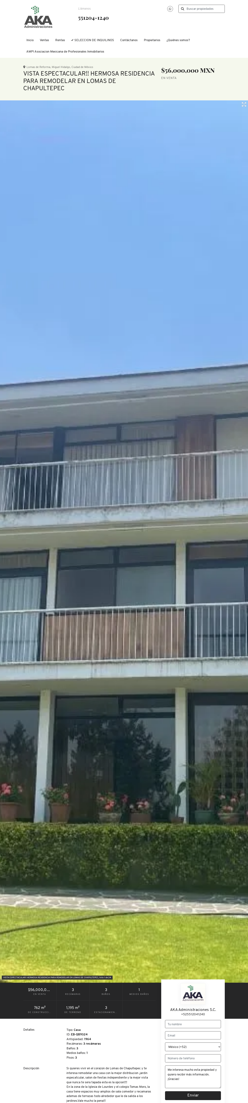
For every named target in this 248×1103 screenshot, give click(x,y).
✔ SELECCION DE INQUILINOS (92, 40)
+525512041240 (193, 1015)
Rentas (60, 40)
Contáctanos (129, 40)
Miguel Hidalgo (61, 67)
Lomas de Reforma (38, 67)
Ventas (44, 40)
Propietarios (152, 40)
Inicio (30, 40)
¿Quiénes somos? (178, 40)
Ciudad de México (82, 67)
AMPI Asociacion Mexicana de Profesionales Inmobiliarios (65, 52)
